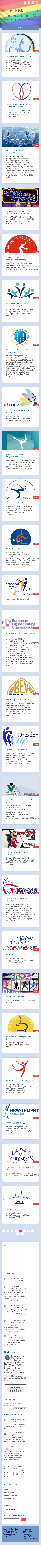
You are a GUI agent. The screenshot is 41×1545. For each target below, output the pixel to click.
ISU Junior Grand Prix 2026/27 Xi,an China (18, 1322)
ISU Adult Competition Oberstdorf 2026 (18, 1337)
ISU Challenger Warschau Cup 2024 (19, 1081)
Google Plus (33, 2)
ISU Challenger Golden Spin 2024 (18, 955)
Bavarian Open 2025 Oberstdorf (18, 700)
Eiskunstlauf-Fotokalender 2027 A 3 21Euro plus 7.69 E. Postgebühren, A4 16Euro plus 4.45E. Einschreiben (15, 1290)
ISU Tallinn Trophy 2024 (15, 1209)
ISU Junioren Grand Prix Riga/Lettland (17, 1306)
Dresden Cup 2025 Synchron (16, 750)
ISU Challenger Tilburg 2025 (17, 549)
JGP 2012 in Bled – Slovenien (17, 1467)
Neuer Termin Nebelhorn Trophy (18, 599)
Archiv (25, 1533)
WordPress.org (9, 1499)
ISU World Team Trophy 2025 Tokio (19, 56)
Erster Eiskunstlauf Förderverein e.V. (21, 13)
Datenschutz (27, 1531)
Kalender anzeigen (19, 1408)
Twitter (29, 2)
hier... (6, 1380)
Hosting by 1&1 (28, 1535)
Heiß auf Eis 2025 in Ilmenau (17, 503)
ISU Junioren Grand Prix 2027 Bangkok (17, 1279)
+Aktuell (36, 51)
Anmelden (8, 1489)
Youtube (37, 2)
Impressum (27, 1529)
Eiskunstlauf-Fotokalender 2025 (18, 997)
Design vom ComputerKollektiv (30, 1538)
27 (18, 1234)
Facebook (25, 2)
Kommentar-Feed (10, 1495)
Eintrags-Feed (9, 1492)
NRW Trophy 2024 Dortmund (17, 1123)
